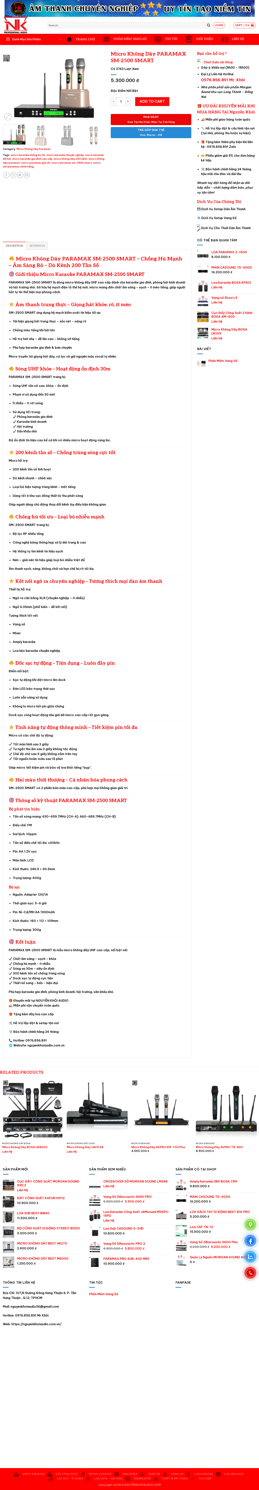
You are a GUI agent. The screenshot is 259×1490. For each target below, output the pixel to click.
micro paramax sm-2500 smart (72, 162)
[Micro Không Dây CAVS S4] (97, 1110)
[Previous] (9, 88)
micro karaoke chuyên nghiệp (65, 154)
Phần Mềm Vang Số (223, 361)
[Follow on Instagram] (13, 175)
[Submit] (208, 25)
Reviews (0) (37, 245)
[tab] (14, 246)
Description (14, 245)
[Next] (98, 88)
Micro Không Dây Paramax (33, 148)
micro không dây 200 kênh (70, 158)
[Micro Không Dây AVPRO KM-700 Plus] (161, 1110)
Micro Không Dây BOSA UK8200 (25, 1147)
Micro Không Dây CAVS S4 (85, 1147)
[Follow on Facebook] (6, 175)
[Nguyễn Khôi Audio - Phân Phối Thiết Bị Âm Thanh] (22, 25)
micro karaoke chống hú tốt (28, 154)
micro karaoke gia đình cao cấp (32, 158)
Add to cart (152, 101)
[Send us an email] (27, 175)
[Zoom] (8, 116)
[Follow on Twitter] (20, 175)
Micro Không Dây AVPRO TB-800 (219, 1147)
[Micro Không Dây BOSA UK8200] (32, 1110)
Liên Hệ (216, 287)
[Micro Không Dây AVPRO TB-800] (226, 1110)
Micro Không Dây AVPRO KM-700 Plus (158, 1147)
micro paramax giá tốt (35, 162)
